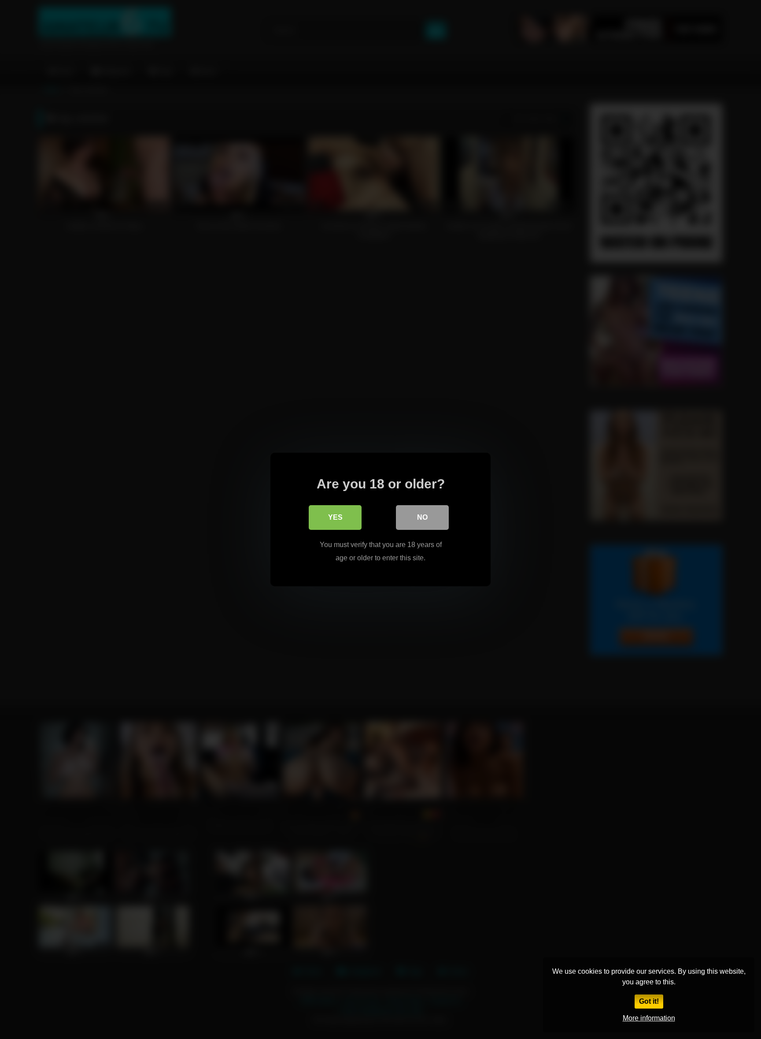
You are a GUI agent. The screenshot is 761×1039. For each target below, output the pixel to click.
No (422, 517)
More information (649, 1018)
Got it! (649, 1001)
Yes (335, 517)
